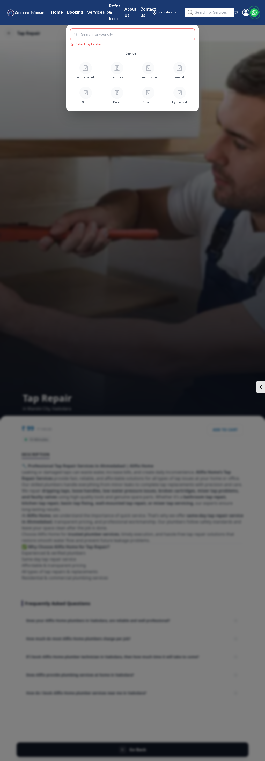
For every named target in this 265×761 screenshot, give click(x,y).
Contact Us (148, 12)
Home (57, 12)
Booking (75, 12)
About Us (130, 12)
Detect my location (89, 44)
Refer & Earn (114, 12)
